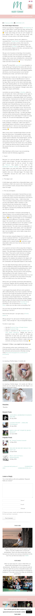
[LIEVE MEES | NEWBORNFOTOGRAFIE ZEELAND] (5, 417)
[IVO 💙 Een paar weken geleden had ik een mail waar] (13, 604)
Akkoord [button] (29, 612)
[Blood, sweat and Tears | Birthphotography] (5, 458)
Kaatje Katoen (15, 41)
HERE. (27, 555)
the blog (14, 46)
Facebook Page (14, 329)
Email (22, 504)
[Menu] (30, 6)
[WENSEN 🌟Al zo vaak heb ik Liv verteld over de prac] (21, 604)
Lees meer (17, 614)
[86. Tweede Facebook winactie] (5, 443)
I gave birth (18, 65)
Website (23, 508)
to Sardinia (22, 92)
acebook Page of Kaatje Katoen (19, 327)
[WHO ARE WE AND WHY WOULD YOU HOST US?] (5, 450)
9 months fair (23, 301)
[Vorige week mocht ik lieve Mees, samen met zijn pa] (28, 604)
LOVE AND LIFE (20, 23)
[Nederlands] (31, 1)
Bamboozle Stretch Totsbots (10, 166)
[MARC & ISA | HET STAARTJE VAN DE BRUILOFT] (5, 433)
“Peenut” (7, 165)
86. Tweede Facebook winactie (18, 440)
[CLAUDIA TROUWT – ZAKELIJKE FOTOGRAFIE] (5, 425)
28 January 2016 (8, 23)
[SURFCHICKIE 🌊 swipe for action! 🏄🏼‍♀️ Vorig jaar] (6, 604)
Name (22, 500)
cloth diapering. (27, 27)
